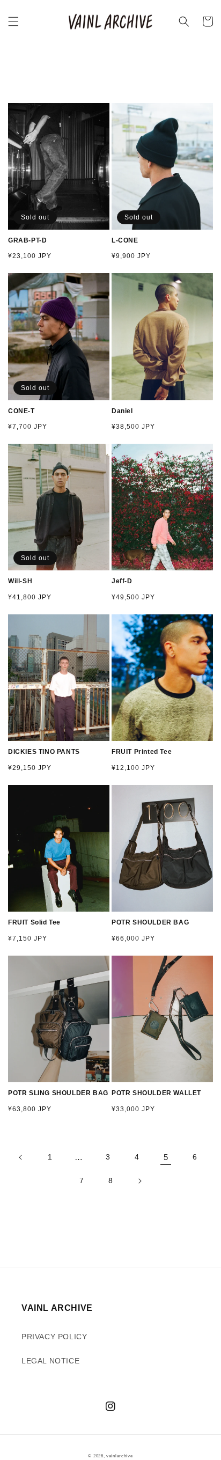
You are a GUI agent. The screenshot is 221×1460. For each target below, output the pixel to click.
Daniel (122, 411)
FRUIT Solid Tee (34, 922)
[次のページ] (139, 1181)
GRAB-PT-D (27, 240)
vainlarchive (119, 1455)
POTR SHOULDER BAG (150, 922)
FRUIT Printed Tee (142, 751)
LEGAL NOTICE (50, 1360)
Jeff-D (122, 581)
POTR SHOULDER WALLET (156, 1093)
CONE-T (21, 411)
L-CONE (125, 240)
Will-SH (20, 581)
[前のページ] (21, 1157)
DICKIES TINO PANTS (44, 751)
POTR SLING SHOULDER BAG (58, 1093)
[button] (13, 21)
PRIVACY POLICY (54, 1336)
